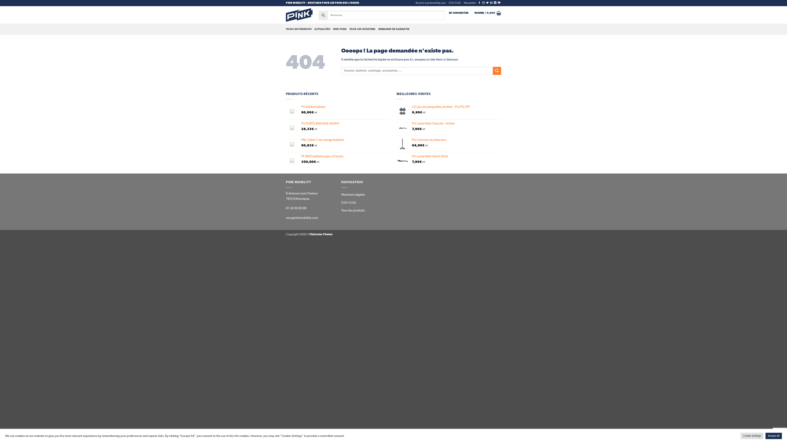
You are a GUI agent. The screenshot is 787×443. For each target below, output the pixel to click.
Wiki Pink (340, 29)
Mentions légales (353, 194)
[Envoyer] (497, 71)
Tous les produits (299, 29)
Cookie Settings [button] (752, 436)
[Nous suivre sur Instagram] (483, 2)
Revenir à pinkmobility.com (431, 3)
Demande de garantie (393, 29)
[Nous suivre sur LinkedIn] (495, 2)
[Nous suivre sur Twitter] (487, 2)
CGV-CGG (455, 3)
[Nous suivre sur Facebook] (479, 2)
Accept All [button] (773, 436)
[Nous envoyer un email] (491, 2)
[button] (470, 3)
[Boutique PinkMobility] (299, 15)
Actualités (322, 29)
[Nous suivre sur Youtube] (499, 2)
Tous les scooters (362, 29)
